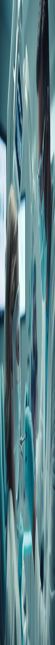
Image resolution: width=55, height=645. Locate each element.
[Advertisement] (27, 127)
